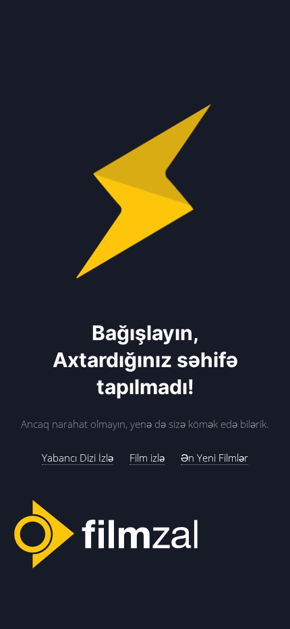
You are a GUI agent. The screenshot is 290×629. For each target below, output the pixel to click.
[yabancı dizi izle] (145, 535)
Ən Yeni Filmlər (214, 457)
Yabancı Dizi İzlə (77, 457)
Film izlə (147, 457)
